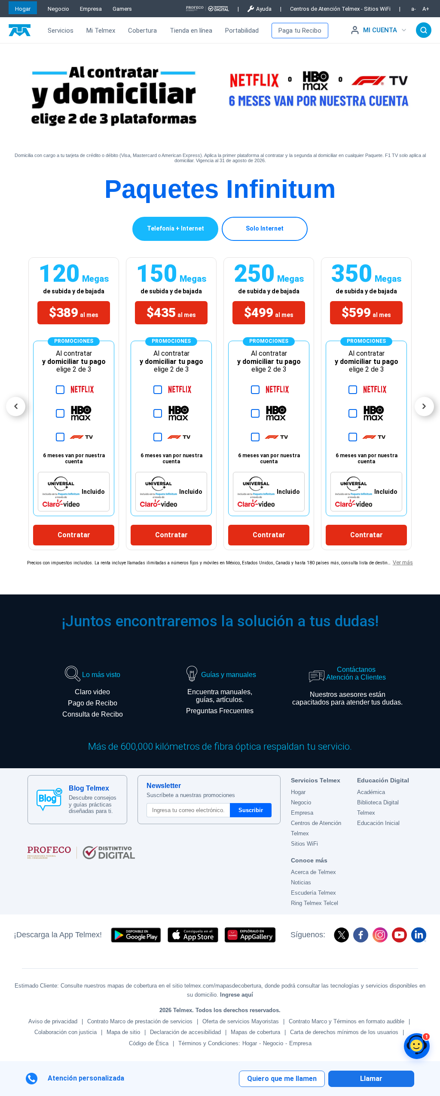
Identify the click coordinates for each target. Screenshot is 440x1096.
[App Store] (193, 934)
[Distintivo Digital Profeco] (154, 852)
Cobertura (142, 30)
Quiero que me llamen (282, 1078)
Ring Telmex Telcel (314, 903)
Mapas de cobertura (255, 1032)
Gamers (122, 9)
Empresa (91, 9)
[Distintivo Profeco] (207, 8)
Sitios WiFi (304, 843)
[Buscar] (423, 30)
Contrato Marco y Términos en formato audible (346, 1021)
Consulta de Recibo (92, 714)
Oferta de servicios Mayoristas (240, 1021)
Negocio (58, 9)
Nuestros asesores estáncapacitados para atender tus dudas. (347, 698)
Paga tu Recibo (299, 30)
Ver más (403, 562)
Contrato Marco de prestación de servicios (139, 1021)
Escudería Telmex (313, 893)
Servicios (60, 30)
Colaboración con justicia (65, 1032)
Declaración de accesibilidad (185, 1032)
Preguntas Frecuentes (220, 710)
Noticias (301, 882)
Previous (15, 406)
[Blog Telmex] (49, 799)
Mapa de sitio (123, 1032)
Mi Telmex (100, 30)
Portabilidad (242, 30)
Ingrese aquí (236, 994)
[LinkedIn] (418, 934)
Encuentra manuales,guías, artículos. (219, 695)
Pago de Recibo (92, 703)
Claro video (92, 692)
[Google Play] (135, 934)
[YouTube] (399, 934)
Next (424, 406)
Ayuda (264, 9)
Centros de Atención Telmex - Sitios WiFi (340, 9)
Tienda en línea (191, 30)
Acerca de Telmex (313, 872)
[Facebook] (360, 934)
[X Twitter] (341, 934)
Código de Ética (148, 1043)
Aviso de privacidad (52, 1021)
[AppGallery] (250, 934)
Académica (371, 792)
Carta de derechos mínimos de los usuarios (344, 1032)
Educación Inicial (378, 823)
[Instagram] (380, 934)
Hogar (23, 9)
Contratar (74, 535)
